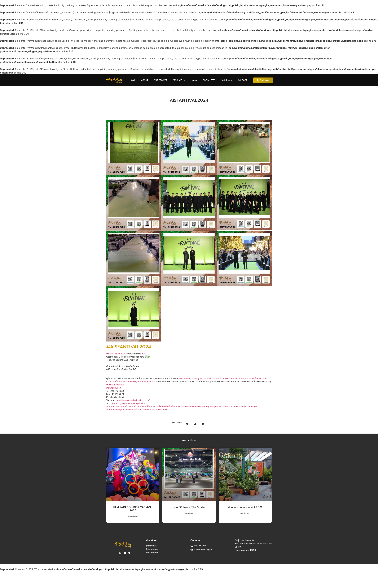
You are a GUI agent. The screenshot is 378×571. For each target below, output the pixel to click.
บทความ (194, 80)
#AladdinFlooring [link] (200, 406)
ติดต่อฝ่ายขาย (226, 80)
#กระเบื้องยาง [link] (255, 378)
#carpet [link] (214, 406)
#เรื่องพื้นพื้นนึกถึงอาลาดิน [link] (169, 406)
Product (177, 80)
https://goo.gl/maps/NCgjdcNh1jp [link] (129, 403)
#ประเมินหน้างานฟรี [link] (115, 384)
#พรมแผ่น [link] (217, 378)
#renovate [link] (128, 409)
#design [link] (252, 406)
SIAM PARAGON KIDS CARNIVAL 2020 (133, 509)
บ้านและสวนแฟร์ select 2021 (245, 507)
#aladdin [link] (186, 406)
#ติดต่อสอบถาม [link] (113, 387)
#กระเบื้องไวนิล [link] (242, 378)
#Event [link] (244, 406)
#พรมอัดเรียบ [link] (185, 378)
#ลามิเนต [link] (127, 381)
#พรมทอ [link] (208, 378)
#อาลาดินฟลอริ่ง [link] (160, 409)
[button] (187, 424)
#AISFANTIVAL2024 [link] (115, 353)
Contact (242, 80)
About (144, 80)
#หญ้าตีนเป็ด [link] (149, 381)
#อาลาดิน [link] (147, 409)
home (132, 80)
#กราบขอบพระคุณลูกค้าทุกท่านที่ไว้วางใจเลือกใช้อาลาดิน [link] (131, 406)
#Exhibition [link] (224, 406)
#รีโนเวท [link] (138, 409)
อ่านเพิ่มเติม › (133, 516)
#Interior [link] (235, 406)
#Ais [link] (144, 353)
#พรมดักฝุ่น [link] (228, 378)
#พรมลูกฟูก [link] (197, 378)
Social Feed (209, 80)
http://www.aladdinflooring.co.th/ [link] (133, 400)
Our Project (160, 80)
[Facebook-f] (116, 553)
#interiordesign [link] (114, 409)
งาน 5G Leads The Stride (189, 507)
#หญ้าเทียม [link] (137, 381)
